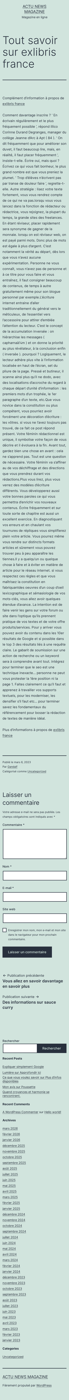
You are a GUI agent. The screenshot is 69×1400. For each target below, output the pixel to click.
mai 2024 (9, 1248)
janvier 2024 (11, 1271)
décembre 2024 (14, 1214)
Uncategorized (36, 771)
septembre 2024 (14, 1231)
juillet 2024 (10, 1237)
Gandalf (12, 766)
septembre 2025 (14, 1162)
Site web (9, 909)
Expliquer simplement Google (23, 1066)
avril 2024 (10, 1254)
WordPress (44, 1385)
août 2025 (10, 1168)
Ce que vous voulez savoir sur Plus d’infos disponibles (32, 1079)
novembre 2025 (14, 1151)
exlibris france (14, 104)
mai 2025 (9, 1185)
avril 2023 (10, 1323)
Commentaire (13, 825)
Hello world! (52, 1112)
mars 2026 (10, 1128)
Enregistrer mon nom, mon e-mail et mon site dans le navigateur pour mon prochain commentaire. (37, 934)
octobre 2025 (12, 1157)
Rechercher (11, 1041)
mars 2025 (10, 1197)
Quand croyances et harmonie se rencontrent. (26, 1094)
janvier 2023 (11, 1340)
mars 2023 (10, 1329)
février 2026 (11, 1134)
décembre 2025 (14, 1145)
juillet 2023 (10, 1306)
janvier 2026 (11, 1140)
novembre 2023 (14, 1283)
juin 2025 (9, 1180)
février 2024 (11, 1266)
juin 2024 (9, 1243)
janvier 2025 (11, 1208)
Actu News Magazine (25, 1376)
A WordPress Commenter (20, 1112)
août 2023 (10, 1300)
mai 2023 (9, 1317)
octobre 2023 (12, 1288)
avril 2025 (10, 1191)
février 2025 (11, 1202)
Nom (7, 866)
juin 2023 (9, 1311)
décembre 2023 (14, 1277)
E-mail (8, 888)
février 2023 (11, 1334)
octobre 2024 (12, 1225)
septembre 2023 (14, 1294)
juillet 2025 (10, 1174)
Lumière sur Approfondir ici (22, 1072)
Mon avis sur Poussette (19, 1087)
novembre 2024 (14, 1220)
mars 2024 (10, 1260)
